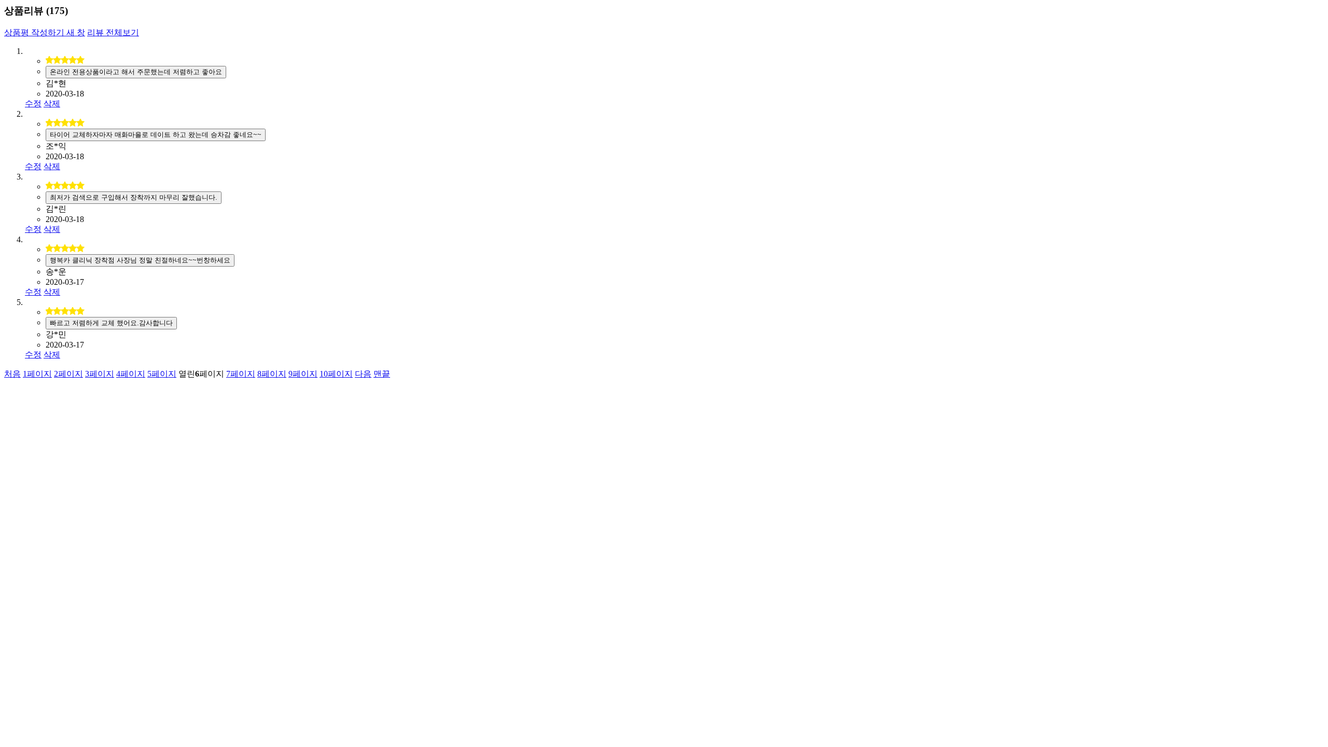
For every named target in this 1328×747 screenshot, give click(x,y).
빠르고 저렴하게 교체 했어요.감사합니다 (111, 323)
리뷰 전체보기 (113, 32)
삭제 (52, 103)
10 (336, 373)
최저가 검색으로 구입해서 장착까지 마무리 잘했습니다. (133, 197)
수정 (33, 103)
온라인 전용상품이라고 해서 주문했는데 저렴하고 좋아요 (136, 72)
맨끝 (382, 373)
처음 (12, 373)
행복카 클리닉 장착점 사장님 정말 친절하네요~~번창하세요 (140, 260)
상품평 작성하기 (44, 32)
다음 (363, 373)
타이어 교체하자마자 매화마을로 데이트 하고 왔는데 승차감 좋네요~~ (155, 135)
